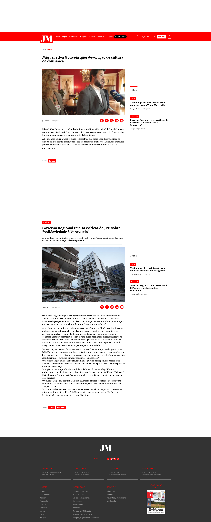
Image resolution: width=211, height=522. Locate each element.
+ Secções (109, 37)
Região (49, 49)
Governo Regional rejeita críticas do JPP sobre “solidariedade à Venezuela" (149, 122)
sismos (51, 407)
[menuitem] (58, 37)
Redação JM (134, 129)
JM (43, 49)
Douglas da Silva (135, 109)
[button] (169, 36)
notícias (52, 161)
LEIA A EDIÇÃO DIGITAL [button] (156, 486)
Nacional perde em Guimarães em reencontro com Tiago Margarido (148, 103)
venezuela (61, 407)
